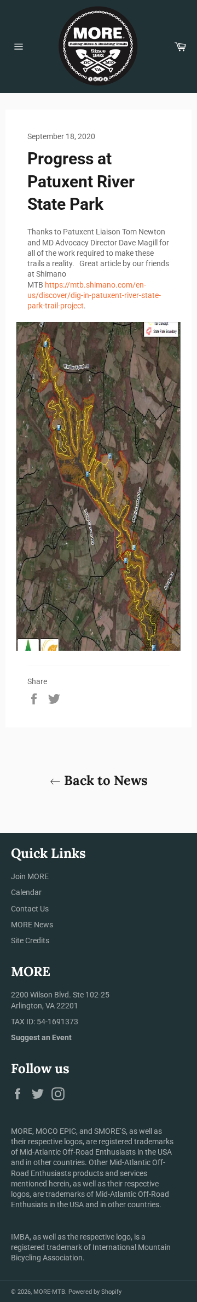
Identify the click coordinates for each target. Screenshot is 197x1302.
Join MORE (30, 876)
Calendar (26, 892)
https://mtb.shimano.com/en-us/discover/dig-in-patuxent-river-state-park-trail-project (94, 295)
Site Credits (30, 940)
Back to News (104, 780)
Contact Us (30, 908)
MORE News (32, 924)
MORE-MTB (49, 1291)
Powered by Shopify (94, 1291)
